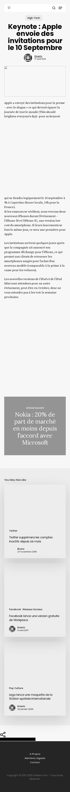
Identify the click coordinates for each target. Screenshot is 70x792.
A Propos (35, 754)
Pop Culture (16, 688)
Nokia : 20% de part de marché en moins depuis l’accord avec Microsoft (35, 426)
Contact (35, 762)
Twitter (13, 530)
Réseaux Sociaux (32, 609)
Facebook (15, 609)
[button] (60, 8)
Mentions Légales (35, 758)
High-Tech (34, 18)
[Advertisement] (35, 159)
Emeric (38, 56)
